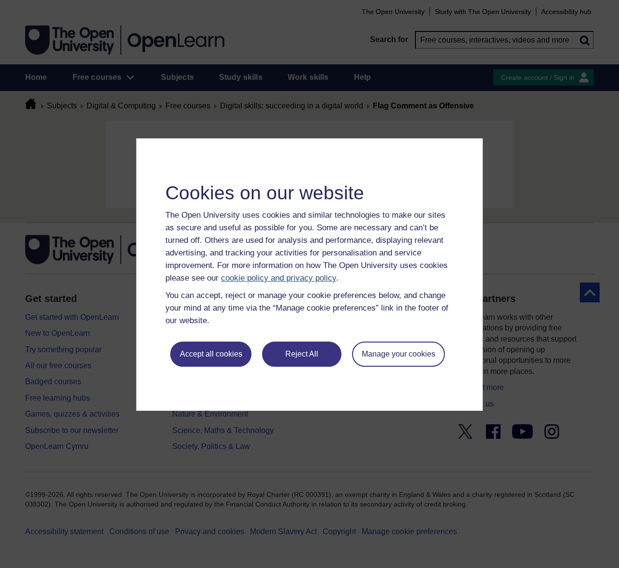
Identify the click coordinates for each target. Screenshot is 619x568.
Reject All (301, 354)
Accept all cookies (211, 354)
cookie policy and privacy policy (278, 278)
